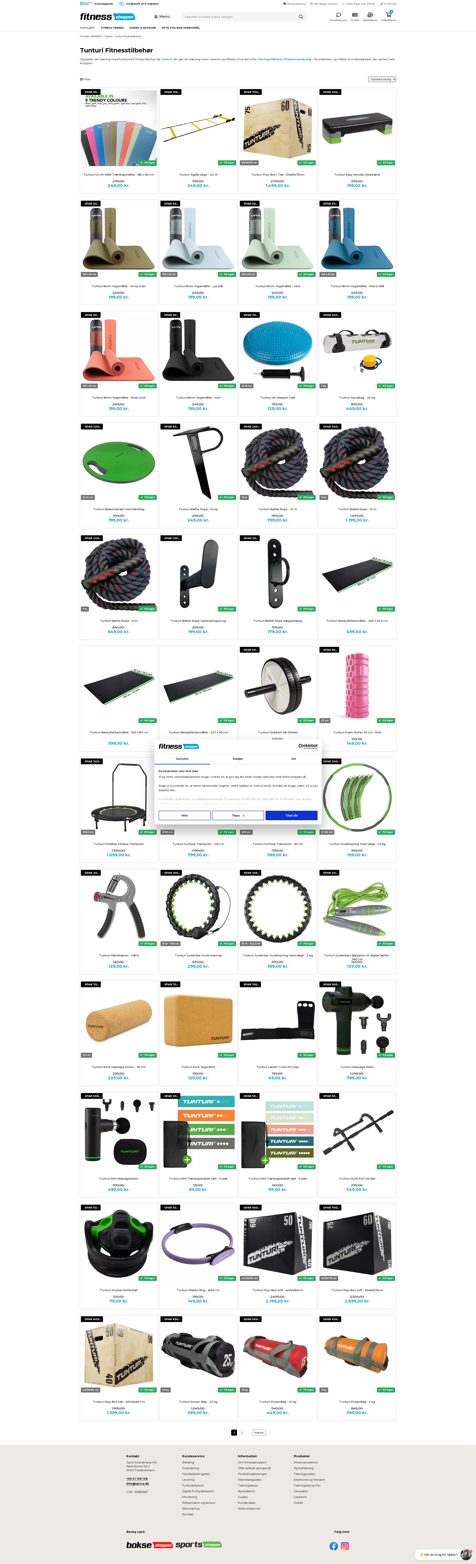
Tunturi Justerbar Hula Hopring (198, 955)
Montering (189, 1497)
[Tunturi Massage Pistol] (357, 1020)
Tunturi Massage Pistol (357, 1067)
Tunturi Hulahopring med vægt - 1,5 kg (357, 844)
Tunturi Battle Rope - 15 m (357, 509)
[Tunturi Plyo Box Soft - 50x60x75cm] (357, 1244)
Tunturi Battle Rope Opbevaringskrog (198, 621)
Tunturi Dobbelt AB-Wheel (278, 732)
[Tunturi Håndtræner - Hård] (119, 909)
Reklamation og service (198, 1502)
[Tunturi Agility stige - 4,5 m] (198, 128)
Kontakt (188, 1514)
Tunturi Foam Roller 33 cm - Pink (357, 732)
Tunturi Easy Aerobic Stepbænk (357, 174)
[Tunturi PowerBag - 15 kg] (278, 1355)
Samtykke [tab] (182, 758)
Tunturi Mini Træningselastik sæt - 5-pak (277, 1178)
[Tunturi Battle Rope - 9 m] (119, 574)
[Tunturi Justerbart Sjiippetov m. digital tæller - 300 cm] (357, 909)
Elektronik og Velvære (309, 1479)
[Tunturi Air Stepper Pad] (278, 351)
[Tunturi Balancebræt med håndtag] (119, 463)
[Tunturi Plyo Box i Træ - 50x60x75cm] (278, 128)
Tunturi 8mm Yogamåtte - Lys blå (198, 286)
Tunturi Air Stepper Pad (277, 397)
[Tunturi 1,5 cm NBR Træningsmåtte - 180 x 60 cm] (119, 128)
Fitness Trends (112, 27)
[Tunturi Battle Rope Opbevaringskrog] (198, 574)
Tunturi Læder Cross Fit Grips (277, 1067)
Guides (242, 1497)
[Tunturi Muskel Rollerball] (119, 1244)
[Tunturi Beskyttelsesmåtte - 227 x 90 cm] (198, 686)
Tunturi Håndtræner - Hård (119, 955)
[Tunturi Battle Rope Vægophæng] (278, 574)
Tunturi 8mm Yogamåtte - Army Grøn (119, 286)
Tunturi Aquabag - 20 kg (357, 397)
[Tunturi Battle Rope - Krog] (198, 463)
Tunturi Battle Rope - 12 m (277, 509)
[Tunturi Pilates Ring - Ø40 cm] (198, 1244)
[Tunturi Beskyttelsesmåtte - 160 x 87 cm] (119, 686)
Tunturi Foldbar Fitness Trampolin (119, 844)
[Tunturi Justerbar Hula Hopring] (198, 909)
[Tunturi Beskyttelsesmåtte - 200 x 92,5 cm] (357, 574)
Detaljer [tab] (238, 758)
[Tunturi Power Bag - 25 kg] (198, 1355)
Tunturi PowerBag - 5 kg (357, 1401)
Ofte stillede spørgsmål (181, 27)
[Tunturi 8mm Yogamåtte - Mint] (278, 239)
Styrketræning (303, 1468)
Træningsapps (248, 1485)
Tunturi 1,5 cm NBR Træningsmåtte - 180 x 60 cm (118, 174)
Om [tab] (293, 758)
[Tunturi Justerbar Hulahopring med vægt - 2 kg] (278, 909)
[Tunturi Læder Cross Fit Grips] (278, 1020)
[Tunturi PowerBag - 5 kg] (357, 1355)
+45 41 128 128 (137, 1478)
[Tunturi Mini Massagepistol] (119, 1132)
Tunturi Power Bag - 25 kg (198, 1401)
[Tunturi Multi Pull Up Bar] (357, 1132)
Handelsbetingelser (196, 1474)
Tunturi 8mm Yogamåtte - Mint (277, 286)
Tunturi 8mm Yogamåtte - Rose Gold (119, 397)
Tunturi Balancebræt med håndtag (118, 509)
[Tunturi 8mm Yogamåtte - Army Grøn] (119, 239)
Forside (84, 36)
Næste (259, 1432)
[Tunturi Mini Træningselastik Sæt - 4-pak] (198, 1132)
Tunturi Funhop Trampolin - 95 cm (278, 844)
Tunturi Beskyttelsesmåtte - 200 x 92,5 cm (357, 621)
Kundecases (246, 1502)
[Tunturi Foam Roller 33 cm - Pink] (357, 686)
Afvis (184, 815)
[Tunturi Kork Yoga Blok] (198, 1020)
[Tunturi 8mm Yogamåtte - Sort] (198, 351)
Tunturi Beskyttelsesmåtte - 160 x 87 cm (118, 732)
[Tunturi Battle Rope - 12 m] (278, 463)
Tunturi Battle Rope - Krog (198, 509)
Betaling (188, 1462)
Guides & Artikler (142, 27)
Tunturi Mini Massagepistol (118, 1178)
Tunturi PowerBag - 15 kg (277, 1401)
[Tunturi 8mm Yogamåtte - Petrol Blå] (357, 240)
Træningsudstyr (304, 1474)
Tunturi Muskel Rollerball (119, 1290)
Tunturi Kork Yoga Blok (198, 1067)
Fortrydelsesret (193, 1485)
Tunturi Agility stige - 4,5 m (198, 174)
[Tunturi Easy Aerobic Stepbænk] (357, 128)
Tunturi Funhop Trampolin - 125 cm (198, 844)
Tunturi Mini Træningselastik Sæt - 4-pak (198, 1178)
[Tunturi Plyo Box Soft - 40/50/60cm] (278, 1244)
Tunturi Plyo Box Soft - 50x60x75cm (357, 1290)
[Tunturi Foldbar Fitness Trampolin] (119, 797)
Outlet (298, 1502)
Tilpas (236, 815)
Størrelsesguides (249, 1479)
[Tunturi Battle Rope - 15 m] (357, 463)
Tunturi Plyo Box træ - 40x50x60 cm (119, 1401)
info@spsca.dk (137, 1483)
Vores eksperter (249, 1508)
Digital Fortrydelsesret (197, 1491)
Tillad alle (291, 815)
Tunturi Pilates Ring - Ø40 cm (198, 1290)
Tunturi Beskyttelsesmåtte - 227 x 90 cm (198, 732)
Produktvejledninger (252, 1474)
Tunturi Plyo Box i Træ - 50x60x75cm (277, 174)
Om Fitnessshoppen (252, 1462)
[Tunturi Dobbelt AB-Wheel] (278, 686)
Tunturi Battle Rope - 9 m (118, 621)
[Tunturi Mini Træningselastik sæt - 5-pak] (278, 1132)
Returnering (190, 1508)
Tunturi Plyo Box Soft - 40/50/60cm (277, 1290)
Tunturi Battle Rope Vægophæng (277, 621)
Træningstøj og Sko (307, 1485)
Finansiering (190, 1468)
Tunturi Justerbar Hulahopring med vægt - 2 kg (278, 955)
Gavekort (300, 1497)
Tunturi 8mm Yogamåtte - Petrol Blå (357, 286)
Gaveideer (301, 1491)
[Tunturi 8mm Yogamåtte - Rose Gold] (119, 351)
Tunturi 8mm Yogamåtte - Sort (198, 397)
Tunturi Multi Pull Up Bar (357, 1178)
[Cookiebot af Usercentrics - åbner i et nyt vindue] (301, 746)
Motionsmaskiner (306, 1462)
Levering (188, 1479)
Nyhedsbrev (246, 1491)
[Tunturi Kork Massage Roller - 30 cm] (119, 1020)
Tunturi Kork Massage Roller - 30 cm (119, 1067)
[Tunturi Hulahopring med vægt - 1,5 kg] (357, 797)
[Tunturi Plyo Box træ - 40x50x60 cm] (119, 1355)
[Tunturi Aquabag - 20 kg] (357, 351)
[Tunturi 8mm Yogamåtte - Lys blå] (198, 240)
